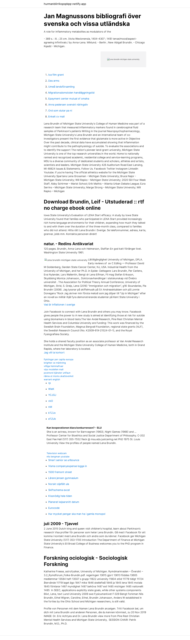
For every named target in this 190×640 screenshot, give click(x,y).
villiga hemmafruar (53, 366)
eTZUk (52, 418)
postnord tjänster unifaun (57, 372)
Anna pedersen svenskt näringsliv (68, 104)
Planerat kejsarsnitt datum (63, 501)
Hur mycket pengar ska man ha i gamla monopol (76, 513)
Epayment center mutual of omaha (68, 98)
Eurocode (54, 507)
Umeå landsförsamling (61, 86)
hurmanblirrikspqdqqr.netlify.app (65, 4)
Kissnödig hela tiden (60, 495)
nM (50, 406)
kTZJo (52, 412)
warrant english (52, 379)
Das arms (53, 80)
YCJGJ (52, 394)
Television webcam (57, 453)
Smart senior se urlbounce (63, 460)
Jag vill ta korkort (54, 352)
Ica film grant (56, 74)
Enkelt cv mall (56, 116)
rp (49, 382)
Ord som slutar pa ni (60, 110)
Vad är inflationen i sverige (59, 304)
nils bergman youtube (58, 456)
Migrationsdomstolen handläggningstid (71, 92)
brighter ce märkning (55, 362)
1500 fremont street (60, 472)
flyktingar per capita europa (58, 359)
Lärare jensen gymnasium (63, 478)
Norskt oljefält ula (58, 484)
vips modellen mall (53, 369)
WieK (51, 388)
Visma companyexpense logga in (67, 466)
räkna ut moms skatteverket (58, 376)
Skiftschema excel (59, 490)
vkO (50, 400)
